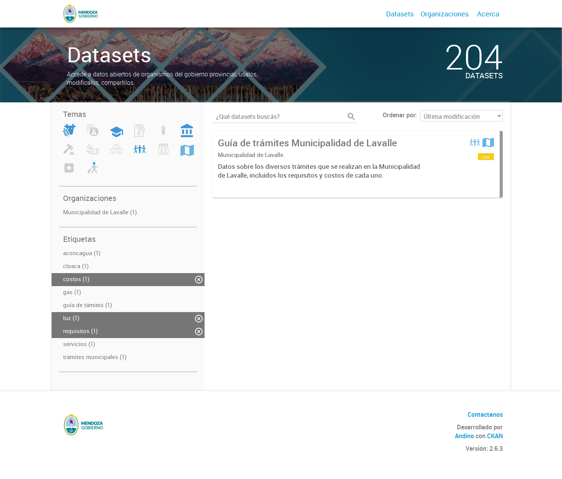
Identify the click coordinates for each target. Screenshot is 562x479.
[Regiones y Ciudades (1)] (187, 153)
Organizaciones (445, 13)
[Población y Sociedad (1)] (139, 153)
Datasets (400, 13)
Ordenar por (399, 115)
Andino (464, 436)
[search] (351, 116)
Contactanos (485, 414)
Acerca (488, 13)
